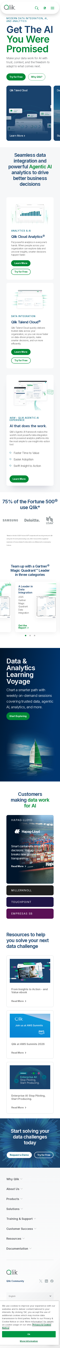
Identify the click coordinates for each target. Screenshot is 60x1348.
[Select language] (44, 8)
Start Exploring (18, 716)
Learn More (20, 263)
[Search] (36, 8)
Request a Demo (19, 1155)
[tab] (30, 849)
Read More (17, 866)
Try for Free (16, 76)
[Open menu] (52, 8)
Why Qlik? (36, 76)
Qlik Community (15, 1281)
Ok (28, 1334)
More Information (29, 1341)
